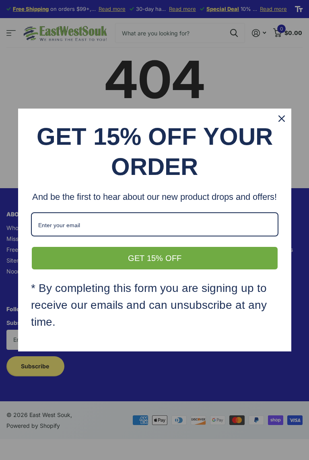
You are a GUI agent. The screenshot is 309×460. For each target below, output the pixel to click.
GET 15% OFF (154, 258)
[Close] (281, 119)
